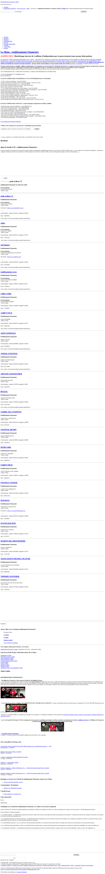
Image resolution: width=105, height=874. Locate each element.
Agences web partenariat (87, 865)
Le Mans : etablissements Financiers (20, 52)
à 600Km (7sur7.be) (83, 720)
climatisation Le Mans (6, 655)
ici (29, 218)
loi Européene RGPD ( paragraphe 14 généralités (52, 63)
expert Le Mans (4, 663)
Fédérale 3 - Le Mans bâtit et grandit (9, 762)
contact (72, 865)
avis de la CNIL (61, 62)
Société (5, 178)
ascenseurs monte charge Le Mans (9, 661)
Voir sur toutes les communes (11, 642)
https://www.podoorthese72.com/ (15, 208)
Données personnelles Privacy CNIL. (52, 865)
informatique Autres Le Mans (8, 656)
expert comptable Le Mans (7, 658)
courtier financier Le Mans (7, 659)
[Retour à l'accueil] (10, 2)
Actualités (6, 45)
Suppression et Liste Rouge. (35, 865)
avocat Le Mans (4, 662)
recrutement (78, 865)
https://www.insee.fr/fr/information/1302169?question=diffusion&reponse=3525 (20, 869)
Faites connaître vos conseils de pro (12, 794)
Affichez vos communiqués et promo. (13, 788)
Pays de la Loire (21, 8)
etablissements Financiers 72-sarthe (9, 649)
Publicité (26, 865)
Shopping (6, 39)
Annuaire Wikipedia (22, 872)
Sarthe (27, 8)
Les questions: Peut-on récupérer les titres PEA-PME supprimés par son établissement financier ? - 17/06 (26, 746)
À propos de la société (17, 865)
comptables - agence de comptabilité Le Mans (12, 667)
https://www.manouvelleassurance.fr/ (16, 510)
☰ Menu (6, 48)
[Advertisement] (52, 24)
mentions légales (65, 865)
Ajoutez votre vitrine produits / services (13, 782)
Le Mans (63, 8)
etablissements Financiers (10, 8)
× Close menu (7, 46)
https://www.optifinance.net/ (14, 256)
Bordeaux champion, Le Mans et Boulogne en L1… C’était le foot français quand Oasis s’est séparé (25, 768)
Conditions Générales (6, 865)
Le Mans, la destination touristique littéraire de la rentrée (14, 757)
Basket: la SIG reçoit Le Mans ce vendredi (11, 751)
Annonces (6, 38)
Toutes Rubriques (8, 41)
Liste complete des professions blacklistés (11, 121)
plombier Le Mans (5, 665)
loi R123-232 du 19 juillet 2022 (24, 62)
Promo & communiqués (9, 44)
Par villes (6, 42)
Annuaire (6, 7)
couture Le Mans (5, 666)
